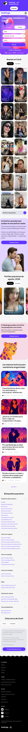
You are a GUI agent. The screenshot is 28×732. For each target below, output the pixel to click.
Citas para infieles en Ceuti (8, 522)
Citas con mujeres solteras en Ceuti (10, 542)
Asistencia (3, 696)
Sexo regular (4, 515)
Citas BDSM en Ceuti (6, 519)
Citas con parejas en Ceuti (8, 560)
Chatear (3, 502)
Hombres (8, 27)
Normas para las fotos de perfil (8, 682)
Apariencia (3, 699)
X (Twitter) (6, 716)
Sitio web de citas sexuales (8, 526)
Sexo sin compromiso (6, 509)
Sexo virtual (4, 506)
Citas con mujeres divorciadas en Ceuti (11, 544)
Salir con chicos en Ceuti (7, 576)
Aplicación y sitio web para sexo (9, 524)
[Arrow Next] (16, 317)
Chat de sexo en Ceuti (6, 513)
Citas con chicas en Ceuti (7, 540)
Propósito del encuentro (8, 499)
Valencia (3, 670)
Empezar (14, 8)
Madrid (2, 665)
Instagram (6, 709)
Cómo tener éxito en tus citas (8, 694)
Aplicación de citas (6, 610)
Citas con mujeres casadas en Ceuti (10, 546)
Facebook (6, 713)
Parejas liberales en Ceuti (7, 564)
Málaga (3, 672)
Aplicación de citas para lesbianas (10, 601)
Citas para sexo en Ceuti (7, 517)
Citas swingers (5, 562)
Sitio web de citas (5, 613)
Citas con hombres (6, 574)
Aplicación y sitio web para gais (9, 599)
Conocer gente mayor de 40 (8, 585)
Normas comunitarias (6, 691)
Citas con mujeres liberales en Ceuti (10, 548)
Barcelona (3, 667)
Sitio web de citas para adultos (9, 528)
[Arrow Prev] (12, 317)
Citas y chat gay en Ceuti (7, 597)
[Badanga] (5, 13)
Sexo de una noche (6, 511)
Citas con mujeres (6, 537)
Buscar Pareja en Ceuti (7, 558)
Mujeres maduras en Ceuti (8, 587)
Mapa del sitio (4, 702)
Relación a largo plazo (7, 504)
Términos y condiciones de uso (8, 679)
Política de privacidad (6, 684)
